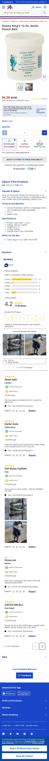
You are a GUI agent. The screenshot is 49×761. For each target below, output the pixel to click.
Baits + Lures (44, 21)
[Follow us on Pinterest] (31, 733)
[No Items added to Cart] (45, 7)
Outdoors (14, 21)
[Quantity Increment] (44, 132)
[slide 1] (20, 87)
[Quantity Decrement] (4, 132)
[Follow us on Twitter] (10, 733)
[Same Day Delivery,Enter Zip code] (40, 144)
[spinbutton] (24, 132)
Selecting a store (22, 153)
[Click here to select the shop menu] (3, 7)
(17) (45, 99)
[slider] (24, 56)
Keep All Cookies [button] (24, 756)
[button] (40, 111)
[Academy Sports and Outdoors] (9, 7)
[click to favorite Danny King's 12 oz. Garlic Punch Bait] (44, 77)
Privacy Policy (30, 741)
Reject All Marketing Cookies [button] (24, 748)
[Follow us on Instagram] (24, 733)
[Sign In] (33, 7)
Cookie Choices (38, 743)
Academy (5, 21)
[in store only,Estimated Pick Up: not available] (9, 144)
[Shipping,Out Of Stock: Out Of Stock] (24, 144)
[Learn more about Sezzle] (19, 168)
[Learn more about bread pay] (31, 168)
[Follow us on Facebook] (3, 733)
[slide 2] (29, 87)
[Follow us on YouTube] (17, 733)
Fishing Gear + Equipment (29, 21)
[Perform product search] (44, 12)
